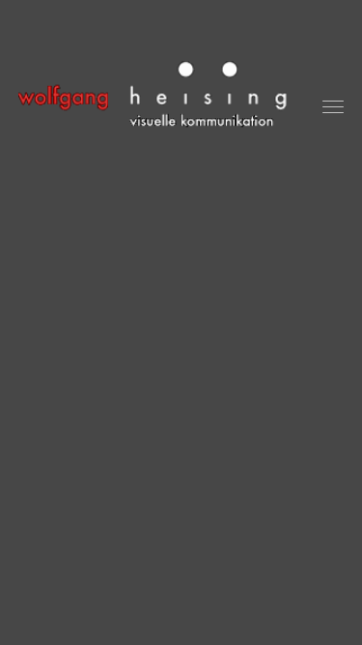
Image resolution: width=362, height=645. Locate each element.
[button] (333, 107)
